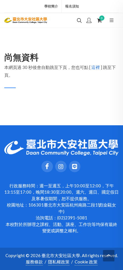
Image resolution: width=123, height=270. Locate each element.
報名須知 (72, 6)
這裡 (95, 67)
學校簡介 (51, 6)
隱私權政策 (59, 261)
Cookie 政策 (86, 261)
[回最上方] (108, 255)
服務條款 (34, 261)
